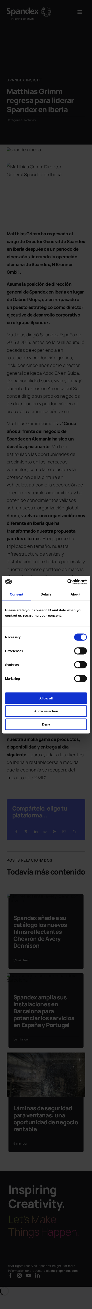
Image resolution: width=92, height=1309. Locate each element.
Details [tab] (46, 594)
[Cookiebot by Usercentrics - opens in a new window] (67, 582)
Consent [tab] (16, 594)
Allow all (46, 698)
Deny (46, 724)
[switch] (80, 650)
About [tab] (75, 594)
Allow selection (46, 711)
